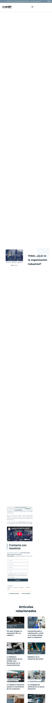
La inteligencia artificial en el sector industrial (36, 687)
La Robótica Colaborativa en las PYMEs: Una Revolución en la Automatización (14, 661)
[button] (32, 7)
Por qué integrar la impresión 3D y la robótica (14, 633)
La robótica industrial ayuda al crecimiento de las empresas (15, 687)
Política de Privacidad (20, 574)
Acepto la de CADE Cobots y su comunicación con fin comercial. (17, 575)
